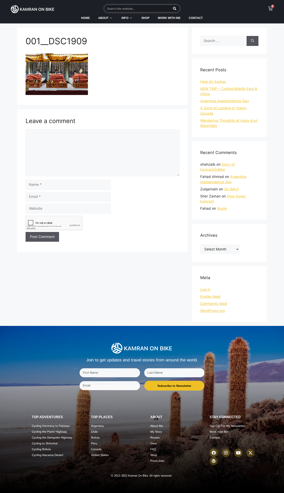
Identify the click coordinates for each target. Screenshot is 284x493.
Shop (145, 18)
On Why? (231, 189)
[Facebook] (214, 453)
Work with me (169, 18)
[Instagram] (226, 453)
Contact (196, 18)
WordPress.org (212, 311)
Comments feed (213, 304)
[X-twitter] (250, 453)
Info (124, 18)
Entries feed (210, 297)
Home (85, 18)
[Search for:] (223, 41)
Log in (205, 289)
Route (222, 208)
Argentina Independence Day (224, 101)
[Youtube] (238, 453)
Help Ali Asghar (213, 82)
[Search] (175, 8)
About (103, 18)
